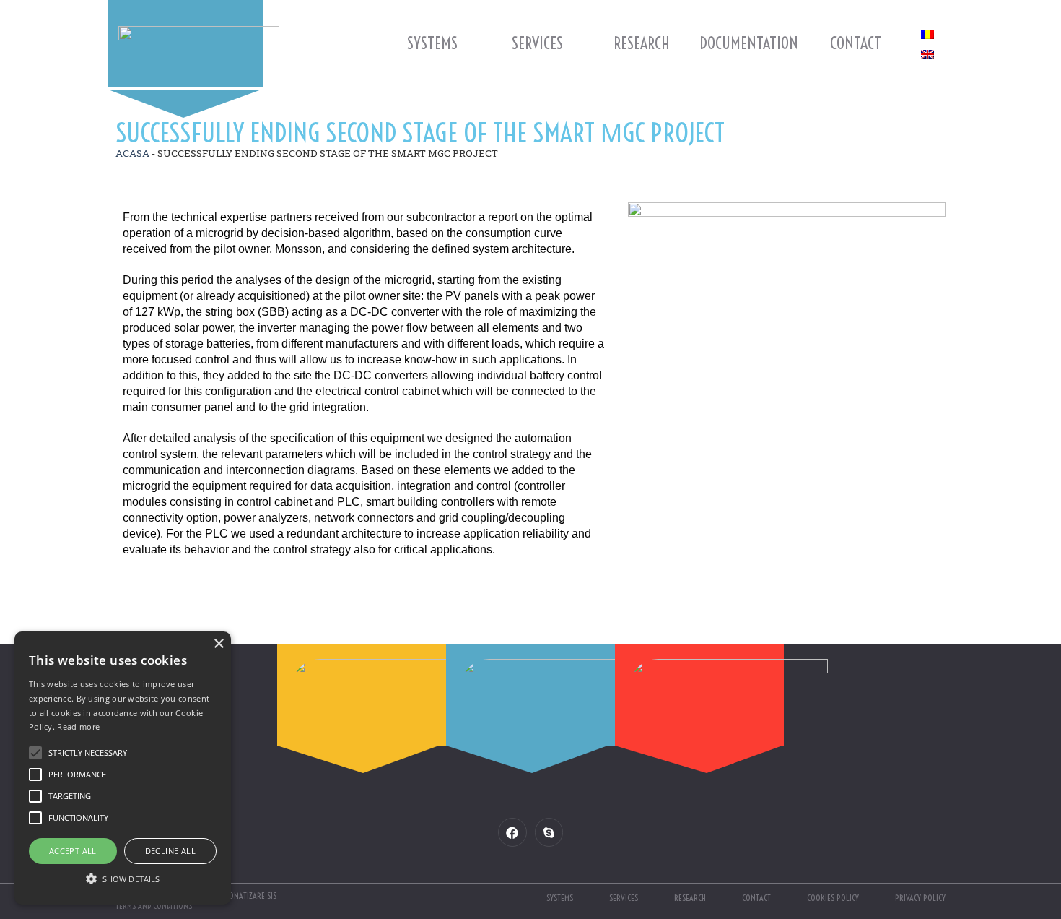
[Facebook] (512, 832)
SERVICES (537, 43)
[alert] (122, 768)
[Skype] (549, 832)
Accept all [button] (73, 850)
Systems (432, 43)
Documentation (748, 43)
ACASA (132, 153)
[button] (123, 878)
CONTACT (855, 43)
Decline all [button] (170, 850)
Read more (78, 726)
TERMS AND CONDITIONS (153, 905)
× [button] (218, 644)
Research (642, 43)
